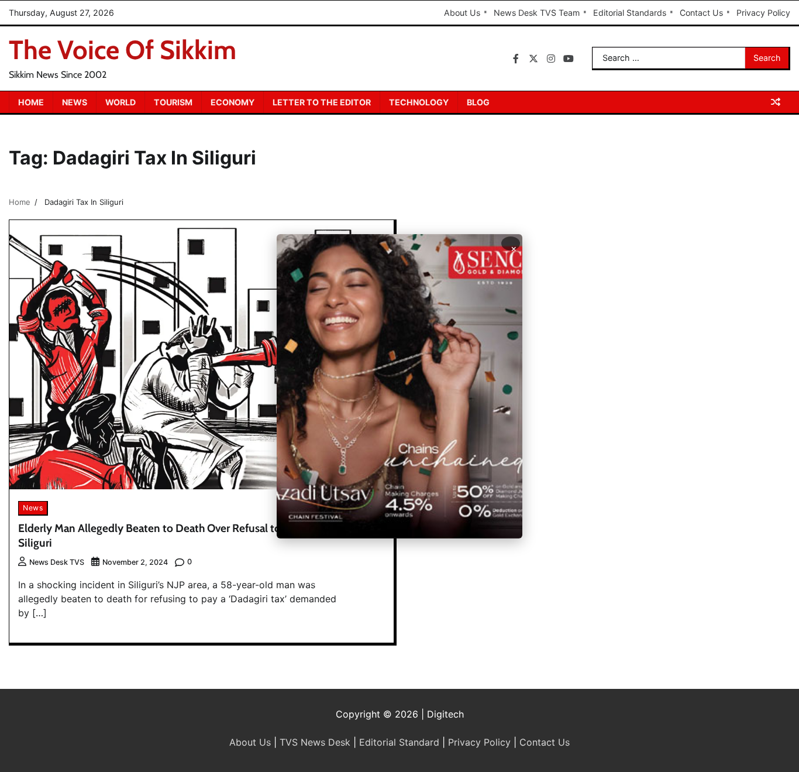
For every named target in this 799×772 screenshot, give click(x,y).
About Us (462, 13)
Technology (419, 102)
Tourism (173, 102)
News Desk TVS (56, 562)
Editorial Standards (629, 13)
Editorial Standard (399, 742)
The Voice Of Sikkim (122, 50)
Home (31, 102)
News (74, 102)
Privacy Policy (763, 13)
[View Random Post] (775, 102)
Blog (478, 102)
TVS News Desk (315, 742)
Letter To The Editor (322, 102)
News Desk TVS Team (537, 13)
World (120, 102)
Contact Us (701, 13)
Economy (232, 102)
